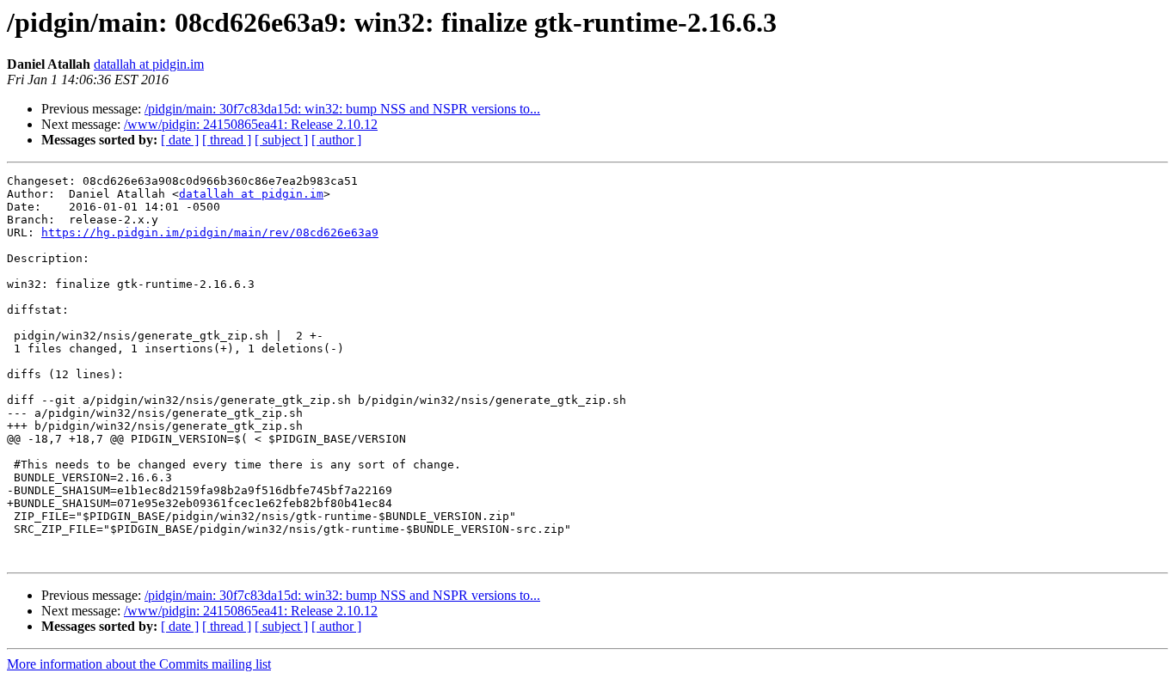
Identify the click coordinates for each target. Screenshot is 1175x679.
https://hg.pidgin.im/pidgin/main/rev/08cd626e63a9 (209, 232)
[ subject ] (281, 139)
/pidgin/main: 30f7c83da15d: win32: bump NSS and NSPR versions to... (342, 108)
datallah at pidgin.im (149, 64)
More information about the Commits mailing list (139, 664)
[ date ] (180, 139)
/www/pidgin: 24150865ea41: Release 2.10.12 (251, 124)
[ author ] (336, 139)
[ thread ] (226, 139)
